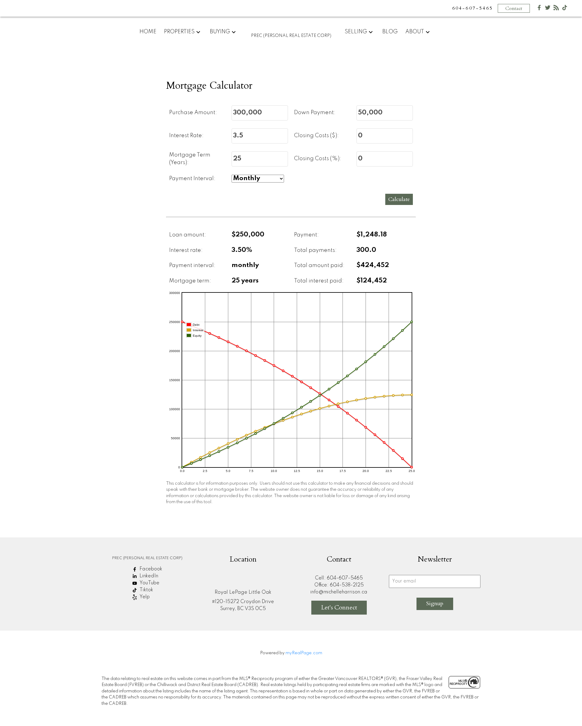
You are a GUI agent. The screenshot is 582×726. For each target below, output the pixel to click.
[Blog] (556, 9)
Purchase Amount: (193, 112)
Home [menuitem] (147, 32)
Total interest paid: (319, 281)
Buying (220, 32)
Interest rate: (186, 250)
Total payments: (315, 250)
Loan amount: (187, 235)
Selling (356, 32)
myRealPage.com (304, 653)
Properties (179, 32)
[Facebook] (539, 9)
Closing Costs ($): (316, 135)
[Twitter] (547, 9)
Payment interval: (192, 265)
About (414, 32)
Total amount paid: (319, 265)
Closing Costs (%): (317, 158)
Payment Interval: (192, 178)
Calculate (399, 199)
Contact (513, 8)
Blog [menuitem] (390, 32)
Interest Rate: (186, 135)
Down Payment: (315, 112)
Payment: (306, 235)
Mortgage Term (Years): (189, 159)
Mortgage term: (190, 281)
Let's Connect (339, 607)
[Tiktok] (564, 9)
